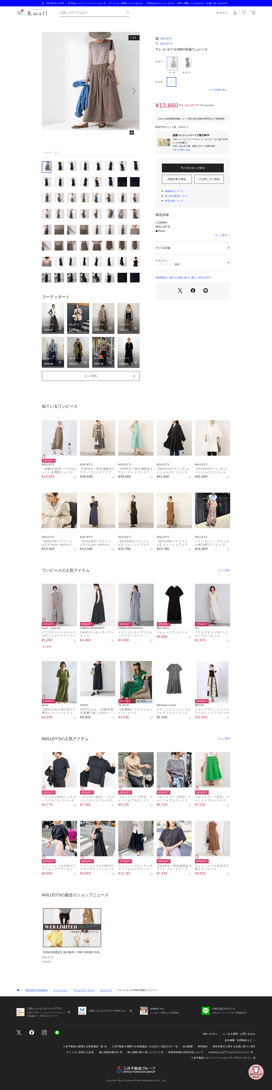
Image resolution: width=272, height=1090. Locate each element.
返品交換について (174, 201)
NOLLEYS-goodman (36, 990)
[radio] (172, 65)
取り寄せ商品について (176, 196)
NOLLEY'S (166, 38)
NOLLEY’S (166, 43)
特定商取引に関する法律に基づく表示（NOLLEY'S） (184, 277)
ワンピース (106, 990)
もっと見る (221, 235)
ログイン (222, 12)
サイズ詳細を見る (218, 89)
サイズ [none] (159, 81)
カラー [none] (159, 61)
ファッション (60, 990)
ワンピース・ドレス (84, 990)
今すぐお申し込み (181, 150)
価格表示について (174, 191)
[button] (91, 91)
